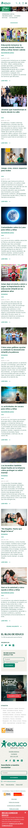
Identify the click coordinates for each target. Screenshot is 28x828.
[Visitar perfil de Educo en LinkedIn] (22, 760)
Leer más (4, 80)
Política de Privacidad (14, 662)
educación (11, 708)
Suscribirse (9, 665)
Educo (12, 716)
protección (19, 712)
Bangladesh (6, 721)
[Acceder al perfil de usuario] (20, 3)
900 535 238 (14, 756)
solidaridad (19, 723)
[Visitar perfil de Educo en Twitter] (6, 645)
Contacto (14, 754)
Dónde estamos (14, 751)
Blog (2, 784)
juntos (9, 712)
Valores (21, 710)
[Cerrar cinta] (25, 819)
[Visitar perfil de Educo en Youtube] (10, 645)
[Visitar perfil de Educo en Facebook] (2, 645)
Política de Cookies (14, 808)
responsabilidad (11, 723)
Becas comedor (17, 721)
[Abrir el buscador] (17, 3)
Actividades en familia (12, 710)
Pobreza (12, 718)
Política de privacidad (14, 802)
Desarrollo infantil (19, 716)
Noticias (4, 17)
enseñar (5, 712)
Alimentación (6, 718)
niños (11, 721)
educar (13, 712)
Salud (23, 723)
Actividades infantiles (8, 714)
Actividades (18, 718)
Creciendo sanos (7, 15)
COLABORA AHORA (14, 696)
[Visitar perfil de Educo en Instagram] (13, 645)
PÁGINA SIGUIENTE (13, 626)
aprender (5, 708)
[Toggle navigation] (26, 3)
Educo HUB (19, 784)
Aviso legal (14, 799)
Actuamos (17, 15)
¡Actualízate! (13, 17)
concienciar (17, 714)
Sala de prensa (10, 784)
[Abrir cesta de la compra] (23, 3)
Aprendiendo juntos (8, 14)
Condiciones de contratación (14, 805)
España (16, 708)
